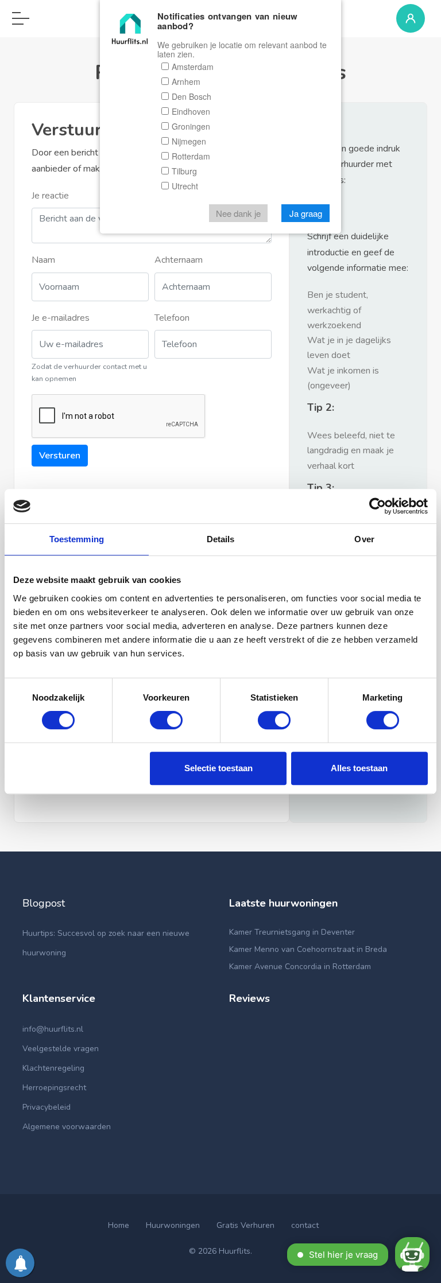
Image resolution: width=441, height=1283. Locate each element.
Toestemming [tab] (76, 539)
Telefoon (171, 318)
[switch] (166, 720)
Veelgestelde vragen (60, 1048)
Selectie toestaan (218, 768)
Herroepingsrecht (54, 1087)
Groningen (191, 126)
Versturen (59, 455)
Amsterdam (193, 66)
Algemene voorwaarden (66, 1126)
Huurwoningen (173, 1225)
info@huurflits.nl (52, 1029)
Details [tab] (221, 539)
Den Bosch (191, 96)
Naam (43, 260)
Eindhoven (191, 111)
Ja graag (305, 213)
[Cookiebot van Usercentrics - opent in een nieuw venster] (377, 506)
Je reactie (50, 195)
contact (305, 1225)
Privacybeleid (46, 1107)
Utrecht (185, 186)
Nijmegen (189, 141)
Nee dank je (238, 213)
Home (118, 1225)
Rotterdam (191, 156)
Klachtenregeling (53, 1068)
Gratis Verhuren (245, 1225)
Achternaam (178, 260)
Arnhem (186, 81)
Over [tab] (364, 539)
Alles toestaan (359, 768)
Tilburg (184, 171)
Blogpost (43, 903)
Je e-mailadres (61, 318)
